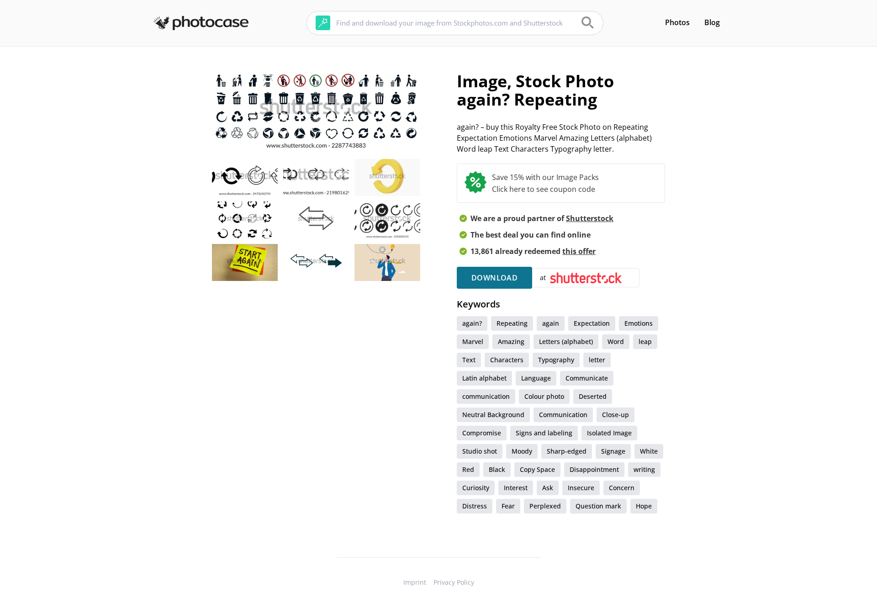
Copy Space (537, 469)
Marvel (472, 341)
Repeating (512, 323)
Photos (677, 22)
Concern (621, 487)
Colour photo (544, 396)
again (550, 323)
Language (536, 378)
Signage (613, 451)
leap (645, 341)
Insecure (581, 487)
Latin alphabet (484, 378)
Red (468, 469)
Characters (506, 359)
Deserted (593, 396)
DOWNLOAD (494, 278)
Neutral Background (493, 414)
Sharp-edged (566, 451)
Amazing (511, 341)
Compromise (481, 433)
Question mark (598, 506)
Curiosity (475, 487)
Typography (556, 359)
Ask (547, 487)
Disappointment (594, 469)
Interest (516, 487)
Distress (474, 506)
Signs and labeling (544, 433)
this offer (579, 251)
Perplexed (545, 506)
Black (497, 469)
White (649, 451)
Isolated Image (609, 433)
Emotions (638, 323)
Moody (522, 451)
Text (468, 359)
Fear (508, 506)
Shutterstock (589, 218)
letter (597, 359)
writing (644, 469)
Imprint (414, 582)
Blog (712, 22)
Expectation (592, 323)
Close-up (615, 414)
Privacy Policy (453, 582)
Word (616, 341)
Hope (644, 506)
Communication (563, 414)
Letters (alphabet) (566, 341)
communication (486, 396)
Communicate (586, 378)
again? (472, 323)
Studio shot (479, 451)
